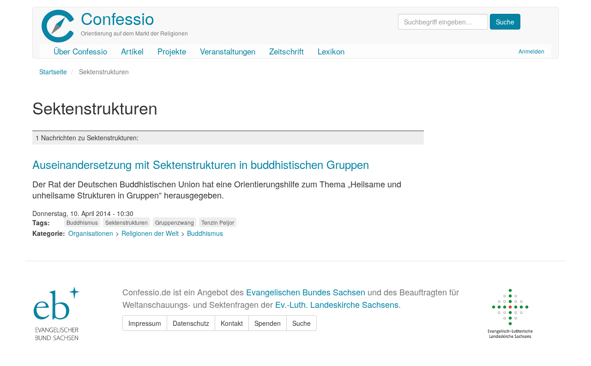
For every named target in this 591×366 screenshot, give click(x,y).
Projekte (171, 51)
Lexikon (331, 51)
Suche (301, 323)
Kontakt (232, 323)
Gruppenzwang (174, 222)
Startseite (53, 71)
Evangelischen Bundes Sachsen (305, 292)
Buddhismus (82, 222)
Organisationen (90, 233)
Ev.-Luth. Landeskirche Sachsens (336, 304)
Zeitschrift (286, 51)
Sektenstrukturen (126, 222)
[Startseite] (61, 26)
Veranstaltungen (227, 51)
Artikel (132, 51)
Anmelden (531, 51)
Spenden (267, 323)
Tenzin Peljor (217, 222)
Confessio (117, 18)
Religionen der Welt (150, 233)
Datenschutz (191, 323)
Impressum (144, 323)
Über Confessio (80, 51)
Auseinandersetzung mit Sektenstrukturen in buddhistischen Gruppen (200, 164)
